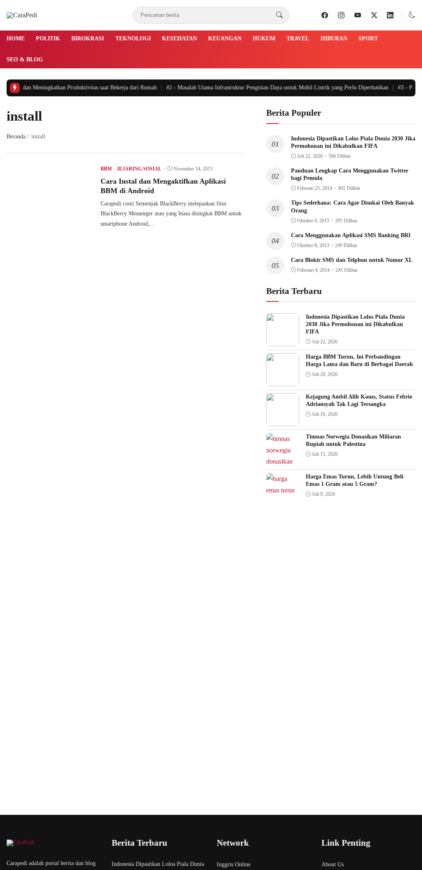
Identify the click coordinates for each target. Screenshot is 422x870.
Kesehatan (179, 38)
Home (16, 38)
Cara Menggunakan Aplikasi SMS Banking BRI (350, 235)
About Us (332, 864)
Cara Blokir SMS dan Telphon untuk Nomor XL (352, 260)
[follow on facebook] (325, 15)
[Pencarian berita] (279, 15)
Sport (368, 38)
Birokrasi (87, 38)
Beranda (16, 136)
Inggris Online (234, 864)
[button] (412, 15)
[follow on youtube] (358, 15)
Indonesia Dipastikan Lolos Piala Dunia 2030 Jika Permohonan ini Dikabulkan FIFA (355, 324)
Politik (48, 38)
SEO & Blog (25, 59)
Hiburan (334, 38)
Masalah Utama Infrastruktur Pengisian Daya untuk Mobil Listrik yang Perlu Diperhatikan (273, 87)
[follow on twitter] (374, 15)
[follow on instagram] (341, 15)
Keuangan (224, 38)
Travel (297, 38)
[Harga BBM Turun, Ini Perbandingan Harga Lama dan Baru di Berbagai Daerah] (282, 380)
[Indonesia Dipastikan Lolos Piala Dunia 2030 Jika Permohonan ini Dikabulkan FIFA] (282, 340)
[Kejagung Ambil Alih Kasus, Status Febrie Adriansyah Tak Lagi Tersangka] (282, 420)
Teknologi (133, 38)
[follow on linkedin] (390, 15)
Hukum (264, 38)
